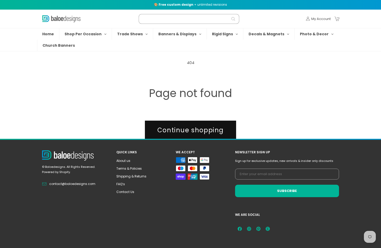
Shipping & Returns (131, 176)
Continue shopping (190, 130)
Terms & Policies (129, 168)
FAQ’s (120, 184)
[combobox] (189, 19)
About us (123, 161)
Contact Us (125, 192)
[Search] (233, 19)
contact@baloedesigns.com (72, 184)
